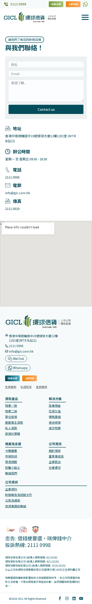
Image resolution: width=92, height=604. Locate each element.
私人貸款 (11, 428)
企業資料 (11, 489)
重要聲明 (41, 387)
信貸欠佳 (55, 411)
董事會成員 (56, 456)
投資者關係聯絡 (15, 506)
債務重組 (55, 417)
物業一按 (11, 405)
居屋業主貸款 (14, 422)
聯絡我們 (11, 473)
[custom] (85, 4)
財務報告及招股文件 (18, 495)
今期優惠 (11, 451)
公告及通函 (12, 500)
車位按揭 (11, 417)
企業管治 (55, 462)
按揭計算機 (12, 433)
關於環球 (55, 451)
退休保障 (55, 422)
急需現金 (55, 405)
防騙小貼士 (12, 467)
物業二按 (11, 411)
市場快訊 (11, 456)
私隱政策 (26, 387)
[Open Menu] (85, 17)
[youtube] (81, 598)
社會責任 (55, 467)
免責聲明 (10, 387)
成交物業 (55, 428)
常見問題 (11, 462)
